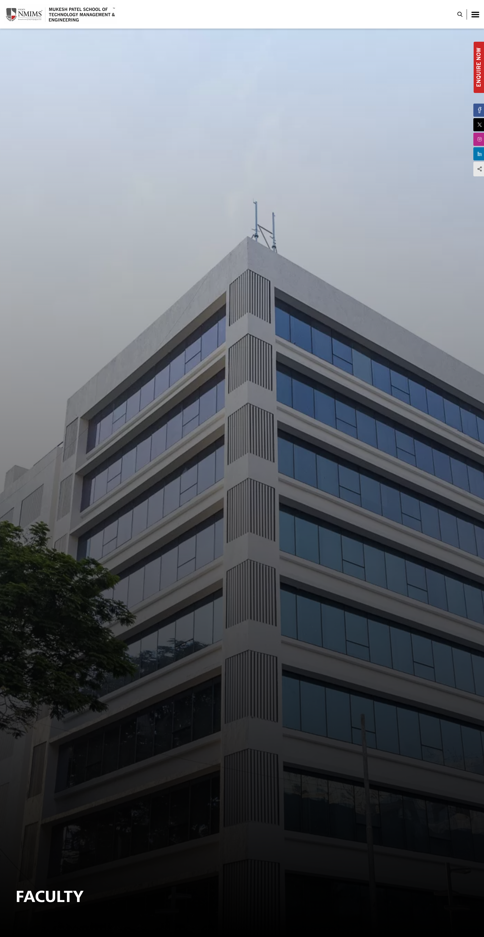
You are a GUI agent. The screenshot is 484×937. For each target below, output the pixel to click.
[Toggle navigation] (475, 14)
